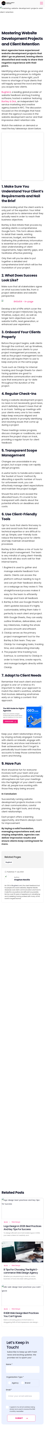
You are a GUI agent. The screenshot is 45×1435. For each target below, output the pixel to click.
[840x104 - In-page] (23, 303)
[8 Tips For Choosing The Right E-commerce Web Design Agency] (22, 1252)
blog (6, 1222)
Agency (15, 1383)
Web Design (16, 1222)
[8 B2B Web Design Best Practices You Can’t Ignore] (22, 1295)
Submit (19, 1418)
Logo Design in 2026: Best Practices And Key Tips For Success (22, 1227)
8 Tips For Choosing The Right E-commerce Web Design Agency (21, 1271)
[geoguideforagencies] (22, 717)
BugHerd (6, 92)
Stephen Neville (22, 879)
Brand (27, 1383)
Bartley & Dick (9, 101)
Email (9, 1390)
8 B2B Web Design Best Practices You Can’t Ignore (21, 1314)
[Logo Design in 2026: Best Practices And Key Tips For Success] (22, 1208)
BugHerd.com (17, 885)
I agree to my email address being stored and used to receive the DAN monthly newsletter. (22, 1409)
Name (9, 1364)
